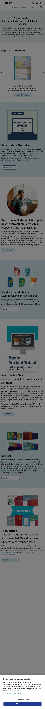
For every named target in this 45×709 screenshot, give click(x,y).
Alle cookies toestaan (22, 704)
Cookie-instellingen (22, 699)
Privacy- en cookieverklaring (12, 693)
